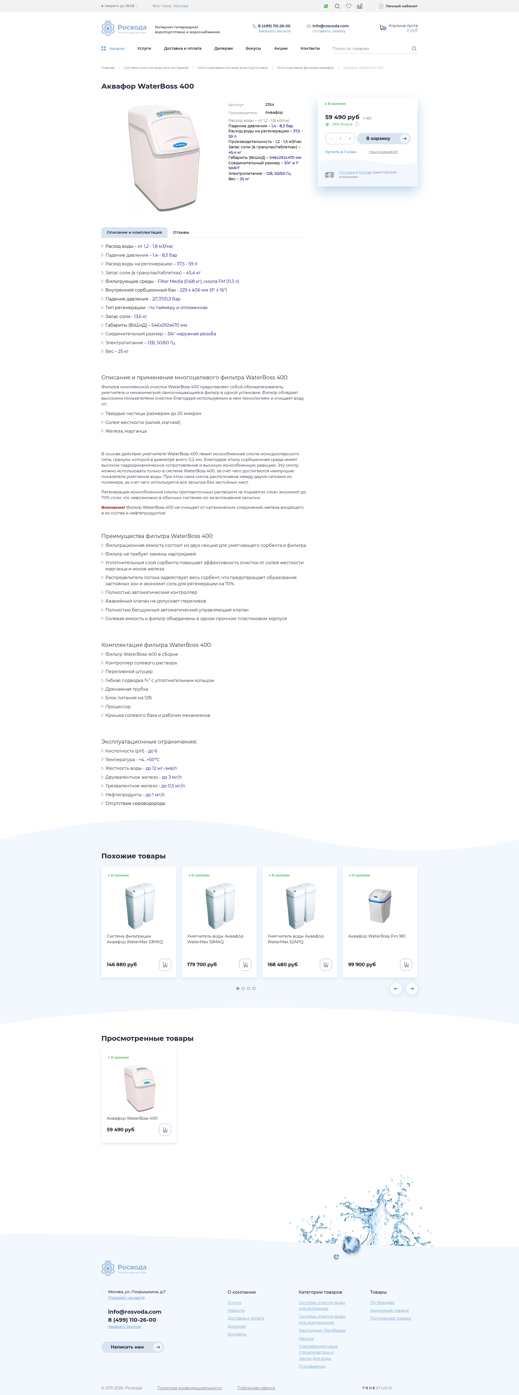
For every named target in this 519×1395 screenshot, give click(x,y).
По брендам (382, 1302)
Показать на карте (126, 1297)
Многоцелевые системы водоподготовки (233, 68)
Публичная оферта (256, 1388)
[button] (237, 988)
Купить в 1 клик (341, 152)
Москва (180, 6)
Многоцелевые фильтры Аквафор (305, 68)
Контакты (310, 48)
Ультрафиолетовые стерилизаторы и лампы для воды (318, 1352)
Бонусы (253, 48)
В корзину (378, 138)
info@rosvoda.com (330, 26)
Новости (236, 1310)
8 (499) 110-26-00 (132, 1320)
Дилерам (223, 48)
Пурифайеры (312, 1366)
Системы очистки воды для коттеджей (156, 68)
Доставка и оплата (182, 48)
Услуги (144, 48)
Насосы (306, 1338)
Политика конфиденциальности (189, 1388)
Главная (108, 68)
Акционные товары (389, 1310)
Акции (281, 48)
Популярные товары (390, 1318)
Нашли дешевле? (383, 152)
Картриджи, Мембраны (322, 1330)
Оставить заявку (329, 31)
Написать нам (127, 1347)
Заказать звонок (274, 31)
